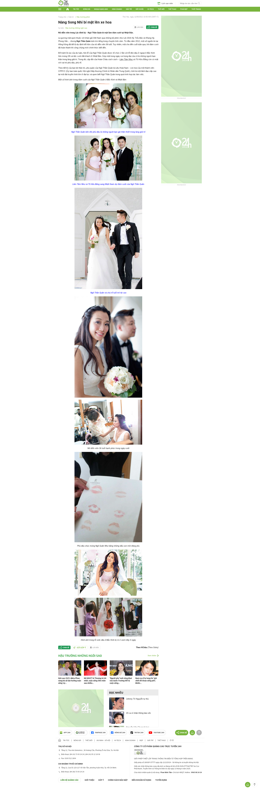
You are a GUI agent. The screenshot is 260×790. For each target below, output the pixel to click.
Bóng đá (86, 9)
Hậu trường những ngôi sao (76, 28)
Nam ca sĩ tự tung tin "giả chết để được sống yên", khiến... (146, 680)
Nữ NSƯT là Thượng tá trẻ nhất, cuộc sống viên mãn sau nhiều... (95, 680)
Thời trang (196, 9)
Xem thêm (152, 655)
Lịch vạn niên (167, 3)
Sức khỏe (140, 9)
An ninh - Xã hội (103, 740)
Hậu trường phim (83, 17)
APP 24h (67, 733)
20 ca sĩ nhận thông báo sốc (138, 713)
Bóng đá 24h (120, 733)
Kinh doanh (117, 9)
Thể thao (172, 9)
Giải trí (129, 9)
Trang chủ (62, 17)
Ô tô (172, 740)
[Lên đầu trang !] (254, 784)
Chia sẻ (154, 27)
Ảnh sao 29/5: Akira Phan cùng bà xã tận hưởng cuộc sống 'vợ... (69, 680)
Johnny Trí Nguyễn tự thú (137, 699)
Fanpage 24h (100, 733)
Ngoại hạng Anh (101, 9)
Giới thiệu (89, 780)
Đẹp (141, 740)
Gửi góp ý (81, 647)
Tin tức (76, 9)
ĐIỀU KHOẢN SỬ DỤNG (141, 780)
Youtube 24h (159, 733)
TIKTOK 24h (138, 733)
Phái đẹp (184, 9)
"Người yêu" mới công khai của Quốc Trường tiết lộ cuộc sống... (121, 680)
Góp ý (101, 780)
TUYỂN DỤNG (161, 780)
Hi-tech (150, 9)
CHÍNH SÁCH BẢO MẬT (118, 780)
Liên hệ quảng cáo (69, 780)
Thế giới (161, 9)
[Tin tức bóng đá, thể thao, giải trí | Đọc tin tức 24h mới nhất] (63, 6)
